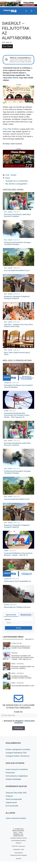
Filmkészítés (10, 773)
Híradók (14, 653)
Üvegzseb (9, 796)
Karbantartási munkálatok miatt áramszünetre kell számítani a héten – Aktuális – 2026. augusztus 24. (22, 657)
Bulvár (7, 178)
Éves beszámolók (12, 806)
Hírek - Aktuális (7, 46)
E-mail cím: (18, 712)
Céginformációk (11, 802)
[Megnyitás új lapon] (18, 94)
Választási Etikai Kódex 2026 (16, 793)
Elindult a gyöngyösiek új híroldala (18, 749)
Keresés (18, 628)
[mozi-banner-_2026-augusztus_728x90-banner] (18, 6)
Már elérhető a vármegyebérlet (16, 184)
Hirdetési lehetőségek (13, 779)
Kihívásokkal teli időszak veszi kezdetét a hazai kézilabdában (20, 647)
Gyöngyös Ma (16, 643)
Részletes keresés (26, 615)
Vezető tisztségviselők (14, 799)
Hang (30, 100)
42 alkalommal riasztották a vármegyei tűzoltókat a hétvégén (21, 677)
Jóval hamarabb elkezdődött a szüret (22, 685)
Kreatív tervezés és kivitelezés (17, 769)
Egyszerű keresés (11, 614)
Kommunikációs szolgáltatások (17, 776)
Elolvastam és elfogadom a (19, 722)
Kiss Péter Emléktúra (11, 129)
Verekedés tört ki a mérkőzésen (16, 181)
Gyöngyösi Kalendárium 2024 (16, 753)
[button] (26, 11)
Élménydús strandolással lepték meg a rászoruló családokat (22, 667)
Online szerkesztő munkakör (16, 818)
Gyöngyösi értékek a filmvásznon (17, 756)
